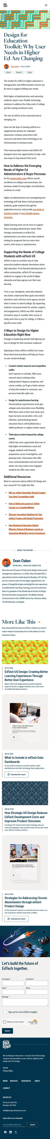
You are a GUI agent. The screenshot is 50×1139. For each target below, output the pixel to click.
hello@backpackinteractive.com (14, 1110)
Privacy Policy (8, 1070)
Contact (6, 1088)
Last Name (29, 979)
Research (19, 72)
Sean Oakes (15, 66)
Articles (8, 72)
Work (5, 1081)
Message (5, 997)
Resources (26, 1081)
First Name (6, 979)
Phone (28, 988)
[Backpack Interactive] (5, 5)
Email (4, 988)
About (37, 1081)
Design (30, 72)
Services (14, 1081)
